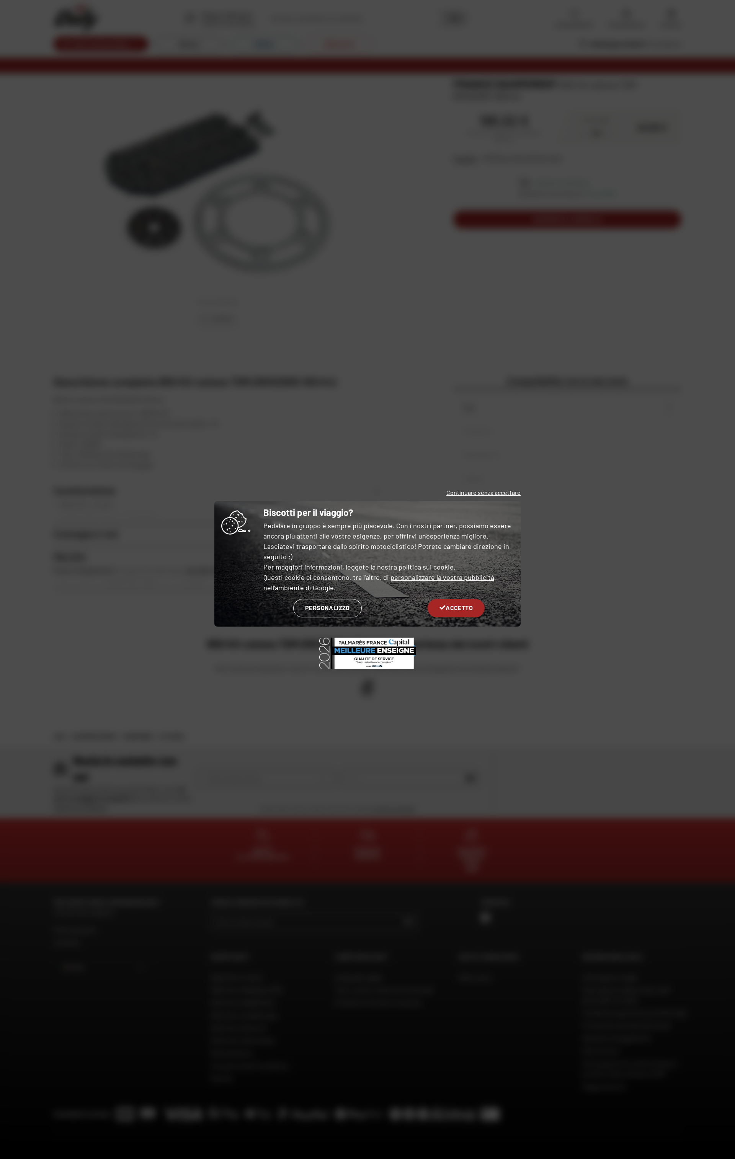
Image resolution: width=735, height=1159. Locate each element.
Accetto (459, 607)
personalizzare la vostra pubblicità (442, 577)
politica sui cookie (426, 567)
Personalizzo (327, 607)
